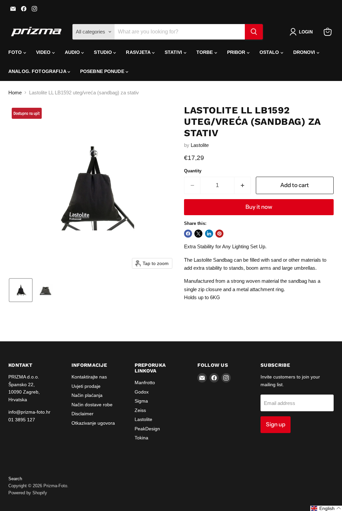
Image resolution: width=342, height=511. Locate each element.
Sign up (275, 424)
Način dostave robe (92, 404)
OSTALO (270, 52)
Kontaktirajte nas (89, 376)
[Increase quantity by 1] (242, 185)
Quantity (192, 170)
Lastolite (200, 145)
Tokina (141, 437)
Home (15, 92)
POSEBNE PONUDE (103, 71)
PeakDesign (147, 428)
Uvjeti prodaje (86, 386)
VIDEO (44, 52)
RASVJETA (139, 52)
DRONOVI (305, 52)
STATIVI (174, 52)
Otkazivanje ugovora (93, 423)
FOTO (15, 52)
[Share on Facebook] (188, 234)
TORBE (205, 52)
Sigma (141, 401)
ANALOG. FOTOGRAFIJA (37, 71)
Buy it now (258, 206)
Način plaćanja (87, 395)
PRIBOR (237, 52)
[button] (302, 32)
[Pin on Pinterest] (219, 234)
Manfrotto (145, 382)
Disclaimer (82, 413)
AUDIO (73, 52)
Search (15, 478)
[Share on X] (198, 234)
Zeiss (140, 410)
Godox (142, 392)
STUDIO (103, 52)
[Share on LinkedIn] (209, 234)
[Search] (254, 31)
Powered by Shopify (27, 492)
